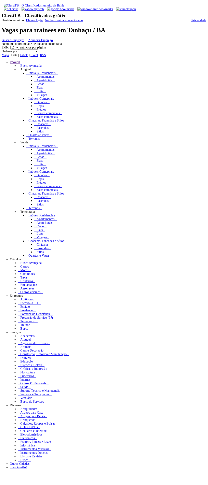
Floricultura (28, 372)
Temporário (28, 321)
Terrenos (34, 138)
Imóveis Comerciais (41, 98)
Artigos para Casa (32, 412)
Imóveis (15, 62)
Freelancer (27, 310)
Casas (40, 84)
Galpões (42, 102)
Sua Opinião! (18, 467)
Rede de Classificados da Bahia (79, 481)
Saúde (24, 387)
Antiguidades (29, 409)
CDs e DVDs (29, 427)
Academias (27, 336)
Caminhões (27, 273)
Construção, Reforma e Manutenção (43, 354)
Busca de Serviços (32, 401)
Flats (39, 87)
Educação (26, 361)
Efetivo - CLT (29, 303)
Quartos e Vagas (39, 135)
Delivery (26, 357)
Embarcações (29, 284)
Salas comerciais (47, 116)
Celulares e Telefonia (34, 430)
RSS (43, 55)
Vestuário (26, 398)
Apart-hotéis (44, 80)
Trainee (25, 325)
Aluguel (25, 339)
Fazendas (42, 127)
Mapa (5, 55)
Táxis (24, 277)
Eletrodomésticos (31, 434)
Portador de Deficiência (35, 314)
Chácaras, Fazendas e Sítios (46, 120)
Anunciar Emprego (40, 40)
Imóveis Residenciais (42, 73)
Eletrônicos (27, 438)
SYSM (130, 481)
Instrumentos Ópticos (34, 452)
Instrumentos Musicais (34, 449)
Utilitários (26, 281)
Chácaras (42, 124)
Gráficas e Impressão (34, 368)
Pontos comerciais (48, 113)
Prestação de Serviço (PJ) (36, 317)
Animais (26, 346)
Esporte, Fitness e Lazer (35, 441)
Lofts (40, 91)
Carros (24, 266)
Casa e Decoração (32, 350)
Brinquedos (28, 420)
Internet (25, 379)
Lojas (40, 106)
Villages (41, 95)
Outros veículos (30, 292)
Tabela (24, 55)
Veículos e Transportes (35, 394)
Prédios (41, 109)
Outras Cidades (19, 463)
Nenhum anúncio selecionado (64, 20)
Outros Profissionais (33, 383)
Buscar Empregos (13, 40)
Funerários (27, 376)
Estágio (25, 306)
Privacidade (198, 20)
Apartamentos (45, 76)
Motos (24, 270)
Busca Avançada (31, 65)
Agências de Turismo (34, 343)
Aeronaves (27, 288)
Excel (34, 55)
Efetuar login (34, 20)
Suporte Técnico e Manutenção (40, 390)
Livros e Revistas (31, 456)
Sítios (40, 131)
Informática (27, 445)
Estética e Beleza (31, 365)
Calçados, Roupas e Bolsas (37, 423)
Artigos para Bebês (32, 416)
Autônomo (27, 299)
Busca (24, 328)
